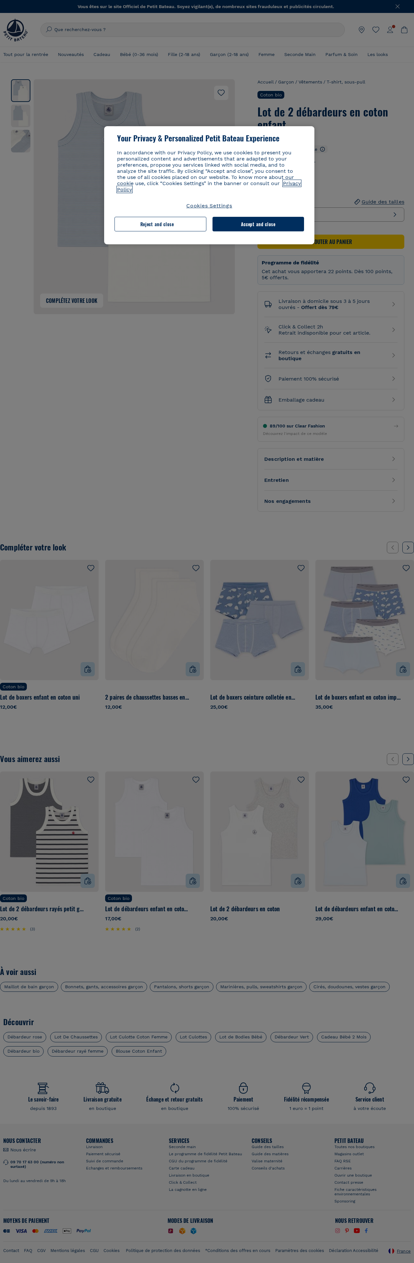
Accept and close (258, 224)
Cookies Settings (209, 206)
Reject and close (157, 224)
